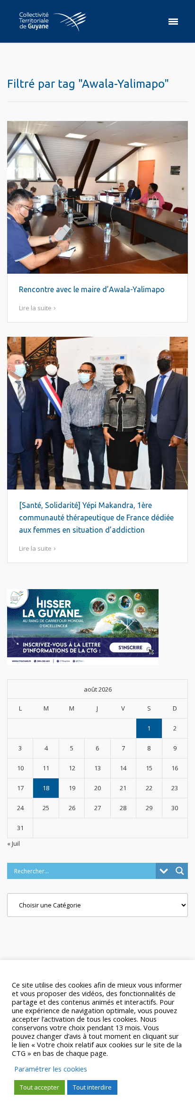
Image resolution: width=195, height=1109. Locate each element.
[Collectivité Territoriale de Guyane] (52, 21)
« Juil (13, 843)
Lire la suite (35, 308)
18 (46, 788)
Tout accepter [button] (39, 1087)
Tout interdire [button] (92, 1087)
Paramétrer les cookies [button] (50, 1068)
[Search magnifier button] (180, 871)
